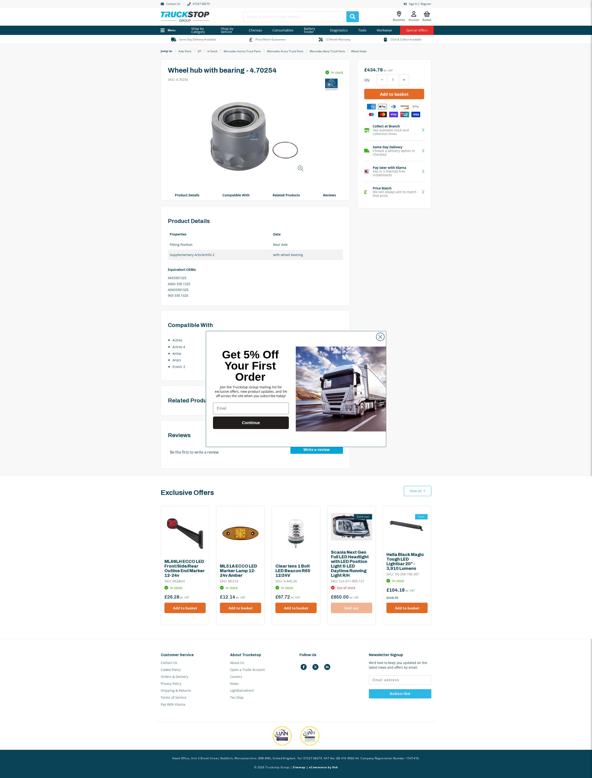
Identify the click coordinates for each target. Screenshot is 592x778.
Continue (251, 422)
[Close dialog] (380, 337)
